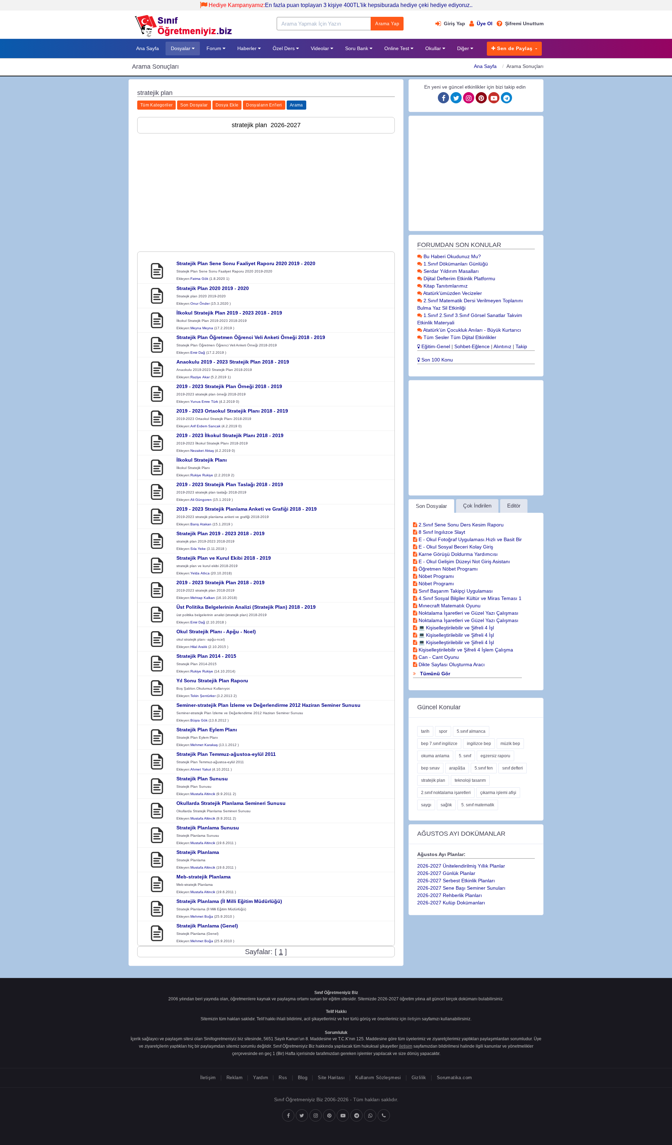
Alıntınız (502, 346)
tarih (425, 731)
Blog (303, 1077)
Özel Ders (284, 48)
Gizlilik (419, 1077)
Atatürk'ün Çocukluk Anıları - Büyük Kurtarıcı (471, 330)
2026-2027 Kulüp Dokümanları (451, 902)
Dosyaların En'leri (264, 105)
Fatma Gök (199, 279)
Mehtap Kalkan (202, 598)
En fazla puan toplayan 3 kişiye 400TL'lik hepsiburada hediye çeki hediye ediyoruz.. (340, 5)
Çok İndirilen (477, 506)
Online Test (397, 48)
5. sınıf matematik (477, 804)
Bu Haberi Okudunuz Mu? (451, 256)
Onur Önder (200, 303)
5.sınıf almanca (471, 731)
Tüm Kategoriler (156, 105)
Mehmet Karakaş (204, 745)
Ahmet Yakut (200, 769)
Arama (296, 105)
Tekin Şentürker (203, 696)
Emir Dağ (197, 352)
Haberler (247, 48)
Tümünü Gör (434, 673)
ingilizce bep (479, 743)
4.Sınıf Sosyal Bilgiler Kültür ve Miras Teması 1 (469, 598)
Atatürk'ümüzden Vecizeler (452, 293)
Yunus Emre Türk (204, 401)
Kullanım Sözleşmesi (378, 1077)
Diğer (463, 48)
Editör (513, 506)
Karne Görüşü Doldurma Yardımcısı (457, 554)
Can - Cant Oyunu (438, 657)
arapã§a (457, 768)
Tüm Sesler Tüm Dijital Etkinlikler (459, 337)
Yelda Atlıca (200, 573)
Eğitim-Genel (435, 346)
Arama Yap (387, 23)
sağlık (446, 804)
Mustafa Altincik (202, 794)
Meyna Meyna (201, 328)
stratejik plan (433, 780)
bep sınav (430, 768)
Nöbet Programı (435, 576)
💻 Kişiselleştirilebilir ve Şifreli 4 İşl (455, 627)
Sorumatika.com (454, 1077)
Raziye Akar (200, 377)
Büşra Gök (199, 720)
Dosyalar (181, 48)
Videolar (320, 48)
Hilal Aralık (198, 647)
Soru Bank (357, 48)
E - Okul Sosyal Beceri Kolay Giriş (455, 547)
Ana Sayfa (147, 48)
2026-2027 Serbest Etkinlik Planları (456, 880)
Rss (283, 1077)
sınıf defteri (512, 768)
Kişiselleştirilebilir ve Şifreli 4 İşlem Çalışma (465, 650)
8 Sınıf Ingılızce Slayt (441, 532)
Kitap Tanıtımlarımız (445, 286)
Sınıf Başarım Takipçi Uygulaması (455, 591)
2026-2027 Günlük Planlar (446, 873)
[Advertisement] (266, 188)
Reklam (234, 1077)
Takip (521, 346)
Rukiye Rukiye (201, 475)
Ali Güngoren (201, 500)
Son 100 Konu (436, 360)
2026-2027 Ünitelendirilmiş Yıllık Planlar (461, 866)
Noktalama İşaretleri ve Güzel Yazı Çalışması (467, 613)
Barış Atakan (200, 524)
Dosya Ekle (227, 105)
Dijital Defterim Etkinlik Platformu (458, 278)
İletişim (208, 1077)
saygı (426, 804)
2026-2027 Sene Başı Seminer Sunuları (461, 888)
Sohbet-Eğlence (472, 346)
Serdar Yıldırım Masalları (450, 271)
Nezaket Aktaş (202, 451)
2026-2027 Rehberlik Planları (449, 895)
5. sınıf (465, 755)
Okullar (433, 48)
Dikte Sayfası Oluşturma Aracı (451, 664)
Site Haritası (331, 1077)
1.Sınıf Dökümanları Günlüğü (455, 264)
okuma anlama (435, 755)
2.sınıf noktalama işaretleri (446, 792)
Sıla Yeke (198, 549)
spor (443, 731)
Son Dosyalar (194, 105)
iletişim (414, 1018)
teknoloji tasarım (470, 780)
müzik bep (510, 743)
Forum (214, 48)
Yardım (260, 1077)
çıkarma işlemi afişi (498, 792)
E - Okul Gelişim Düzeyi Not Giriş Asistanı (463, 561)
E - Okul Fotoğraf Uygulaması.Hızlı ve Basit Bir (469, 539)
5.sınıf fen (484, 768)
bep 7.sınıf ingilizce (439, 743)
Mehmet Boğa (201, 916)
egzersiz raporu (495, 755)
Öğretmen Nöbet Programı (447, 569)
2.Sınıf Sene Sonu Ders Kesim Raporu (460, 524)
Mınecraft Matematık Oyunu (449, 605)
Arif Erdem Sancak (205, 426)
